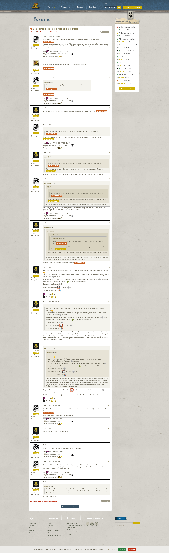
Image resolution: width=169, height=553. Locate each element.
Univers (31, 525)
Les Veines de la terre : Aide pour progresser (55, 28)
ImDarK (36, 43)
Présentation (33, 523)
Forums (80, 7)
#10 (109, 301)
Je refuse (132, 549)
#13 (109, 428)
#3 (109, 77)
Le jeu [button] (51, 7)
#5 (109, 124)
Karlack (36, 273)
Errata (50, 533)
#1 (109, 36)
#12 (109, 405)
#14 (109, 445)
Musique (51, 528)
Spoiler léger (48, 139)
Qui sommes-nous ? (74, 523)
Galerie (31, 533)
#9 (109, 267)
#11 (109, 344)
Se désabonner (119, 525)
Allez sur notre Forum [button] (127, 89)
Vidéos (50, 525)
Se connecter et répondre (70, 507)
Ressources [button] (66, 7)
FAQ (49, 523)
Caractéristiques (34, 528)
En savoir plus (111, 549)
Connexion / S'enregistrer (132, 7)
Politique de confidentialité (72, 531)
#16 (109, 482)
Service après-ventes (74, 537)
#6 (109, 152)
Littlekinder (36, 114)
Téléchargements (53, 530)
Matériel (31, 530)
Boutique (93, 7)
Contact (69, 534)
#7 (109, 179)
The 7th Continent (43, 32)
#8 (109, 223)
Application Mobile (54, 535)
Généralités (54, 32)
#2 (109, 61)
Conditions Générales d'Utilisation (74, 526)
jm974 (36, 67)
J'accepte (122, 549)
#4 (109, 108)
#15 (109, 461)
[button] (107, 3)
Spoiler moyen (49, 42)
